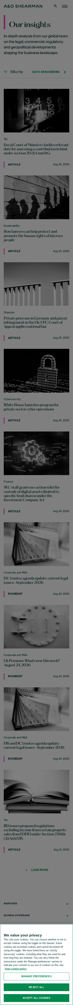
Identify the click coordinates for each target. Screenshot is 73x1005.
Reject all (36, 987)
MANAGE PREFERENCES (36, 976)
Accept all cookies (36, 998)
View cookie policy (16, 968)
